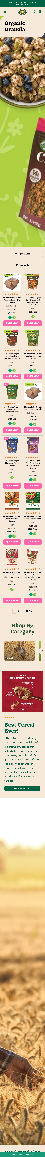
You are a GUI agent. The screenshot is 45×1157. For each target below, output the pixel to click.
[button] (34, 11)
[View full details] (12, 282)
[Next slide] (42, 4)
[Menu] (5, 11)
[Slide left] (3, 651)
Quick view (12, 323)
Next (27, 611)
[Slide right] (42, 651)
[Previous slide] (3, 4)
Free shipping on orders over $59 (22, 3)
